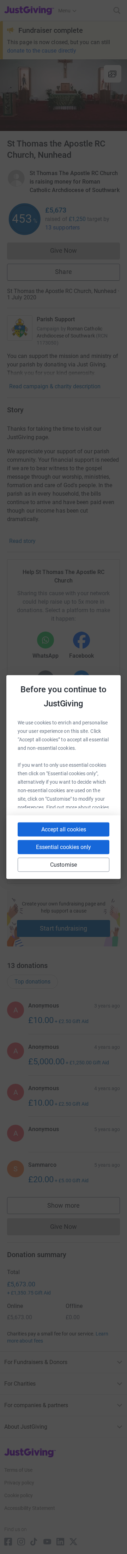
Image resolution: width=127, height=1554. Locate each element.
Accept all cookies (63, 829)
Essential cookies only (63, 847)
